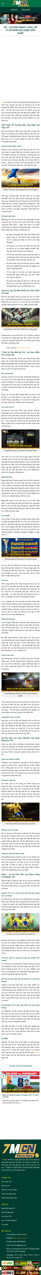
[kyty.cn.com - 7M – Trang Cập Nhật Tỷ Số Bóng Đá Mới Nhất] (20, 3)
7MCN (37, 1052)
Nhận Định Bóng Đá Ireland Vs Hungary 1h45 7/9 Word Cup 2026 (20, 1096)
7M (2, 102)
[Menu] (2, 3)
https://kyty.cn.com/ (23, 348)
